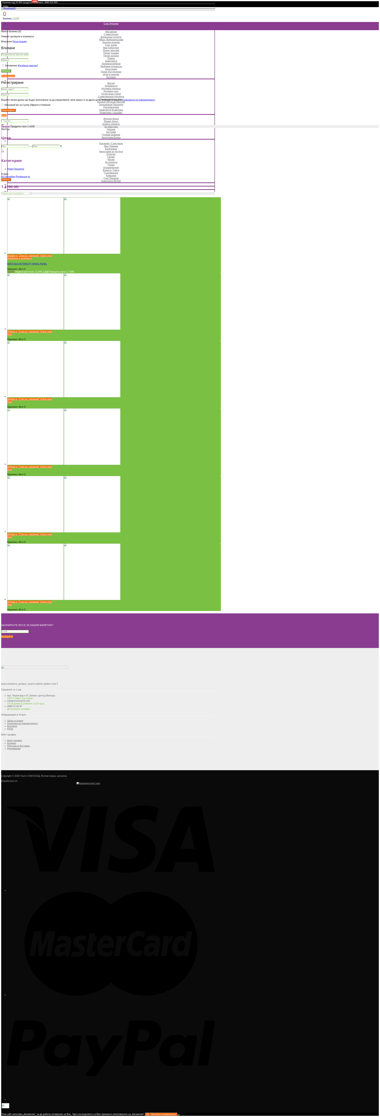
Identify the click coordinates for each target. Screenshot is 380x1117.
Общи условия (15, 721)
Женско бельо (111, 118)
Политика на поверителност (22, 723)
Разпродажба (111, 184)
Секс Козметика (111, 80)
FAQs (5, 6)
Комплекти (111, 61)
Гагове (111, 157)
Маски (111, 159)
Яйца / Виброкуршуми (111, 39)
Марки (111, 188)
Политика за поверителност (163, 1114)
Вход (4, 115)
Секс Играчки (111, 23)
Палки (111, 165)
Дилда (111, 29)
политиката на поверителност (138, 100)
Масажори (111, 31)
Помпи (111, 58)
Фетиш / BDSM (111, 141)
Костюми (111, 132)
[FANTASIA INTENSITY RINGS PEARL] (64, 253)
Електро (111, 154)
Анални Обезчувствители (111, 102)
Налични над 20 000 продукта (16, 2)
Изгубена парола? (28, 65)
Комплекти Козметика (111, 110)
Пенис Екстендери (111, 72)
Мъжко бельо (111, 121)
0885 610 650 (51, 2)
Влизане (6, 71)
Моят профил (9, 10)
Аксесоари (111, 69)
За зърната (111, 162)
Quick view (46, 255)
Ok (147, 1114)
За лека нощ (111, 126)
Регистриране (8, 110)
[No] (178, 1114)
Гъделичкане (111, 173)
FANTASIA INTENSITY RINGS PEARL (27, 263)
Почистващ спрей (111, 94)
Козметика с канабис (111, 112)
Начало (5, 126)
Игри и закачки (111, 74)
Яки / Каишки (111, 146)
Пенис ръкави (111, 53)
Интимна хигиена (111, 88)
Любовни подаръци (111, 66)
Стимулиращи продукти (111, 96)
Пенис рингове (111, 50)
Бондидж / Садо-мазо (111, 143)
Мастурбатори (111, 47)
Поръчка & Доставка (18, 746)
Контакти (12, 726)
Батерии (111, 77)
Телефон (38, 2)
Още (9, 334)
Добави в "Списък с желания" (23, 255)
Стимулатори (111, 34)
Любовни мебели (111, 64)
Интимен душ (111, 91)
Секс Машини (111, 178)
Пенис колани (111, 56)
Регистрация (20, 41)
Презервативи (111, 107)
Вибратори (111, 26)
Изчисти (6, 180)
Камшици (111, 175)
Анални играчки (111, 42)
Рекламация (14, 748)
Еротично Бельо (111, 116)
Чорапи (111, 129)
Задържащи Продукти (111, 104)
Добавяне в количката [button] (19, 258)
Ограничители (111, 167)
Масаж (111, 83)
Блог (111, 191)
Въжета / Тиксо (111, 170)
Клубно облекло (111, 124)
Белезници (111, 149)
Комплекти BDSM (111, 181)
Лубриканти (111, 86)
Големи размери (111, 135)
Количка (11, 743)
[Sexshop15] (8, 8)
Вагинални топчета (111, 37)
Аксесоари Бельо (111, 137)
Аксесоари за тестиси (111, 151)
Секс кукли (111, 45)
